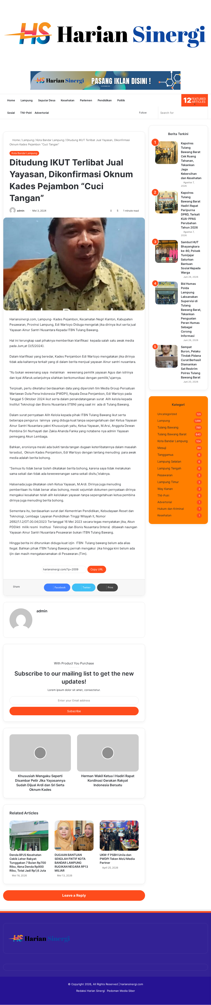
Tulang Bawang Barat (171, 434)
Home (11, 100)
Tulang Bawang (167, 427)
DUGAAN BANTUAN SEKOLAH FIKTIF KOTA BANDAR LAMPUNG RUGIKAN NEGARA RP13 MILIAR (71, 862)
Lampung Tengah (169, 468)
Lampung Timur (168, 482)
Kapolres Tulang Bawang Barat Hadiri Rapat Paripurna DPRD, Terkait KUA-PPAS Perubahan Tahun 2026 (190, 210)
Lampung (26, 100)
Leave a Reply (74, 895)
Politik (121, 100)
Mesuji (161, 448)
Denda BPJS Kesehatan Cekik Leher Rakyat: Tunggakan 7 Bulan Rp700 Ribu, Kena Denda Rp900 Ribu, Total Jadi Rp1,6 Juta (27, 862)
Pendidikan (104, 100)
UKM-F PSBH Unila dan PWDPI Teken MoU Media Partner (117, 858)
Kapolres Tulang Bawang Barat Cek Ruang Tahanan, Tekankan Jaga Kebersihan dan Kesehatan (191, 160)
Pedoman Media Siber (121, 990)
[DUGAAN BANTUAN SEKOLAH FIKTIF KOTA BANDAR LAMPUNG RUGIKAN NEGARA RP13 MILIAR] (74, 836)
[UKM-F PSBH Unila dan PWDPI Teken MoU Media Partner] (119, 836)
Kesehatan (67, 100)
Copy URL (96, 569)
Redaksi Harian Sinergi (90, 990)
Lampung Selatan (169, 461)
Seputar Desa (46, 100)
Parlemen (85, 100)
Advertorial (42, 112)
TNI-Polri (26, 112)
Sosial (11, 112)
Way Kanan (165, 489)
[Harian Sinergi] (105, 33)
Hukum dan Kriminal (170, 508)
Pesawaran (164, 475)
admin (20, 210)
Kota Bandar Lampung (50, 140)
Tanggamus (165, 454)
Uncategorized (167, 414)
